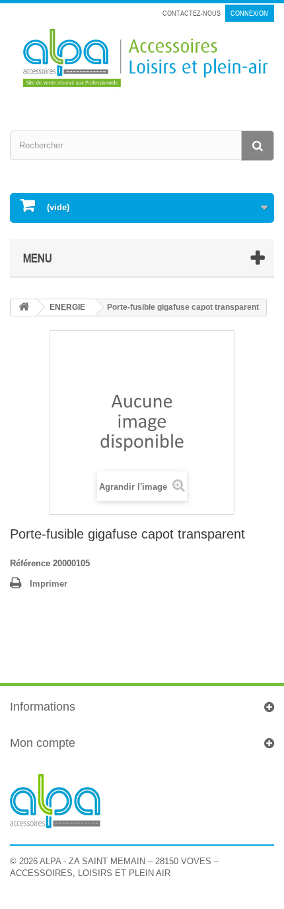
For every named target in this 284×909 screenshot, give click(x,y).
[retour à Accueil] (23, 307)
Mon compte (42, 742)
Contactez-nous (191, 13)
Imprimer (48, 584)
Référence (30, 563)
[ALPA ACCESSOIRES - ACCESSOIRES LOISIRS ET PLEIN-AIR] (142, 60)
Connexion (249, 13)
